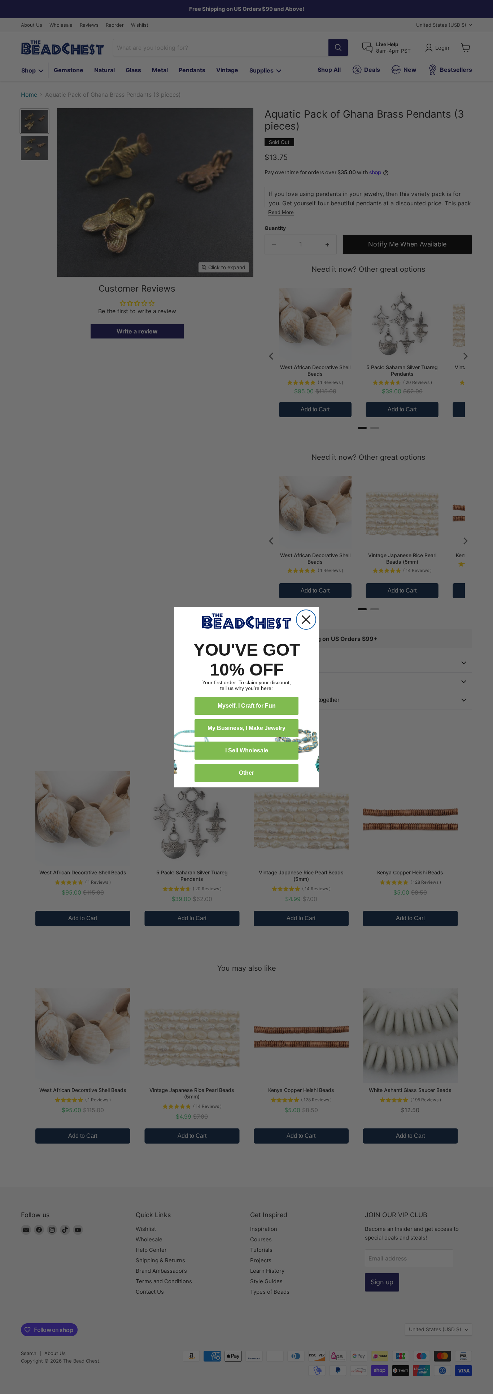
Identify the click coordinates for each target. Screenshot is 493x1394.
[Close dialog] (306, 619)
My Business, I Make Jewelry (246, 728)
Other (246, 773)
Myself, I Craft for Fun (247, 706)
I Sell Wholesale (246, 750)
